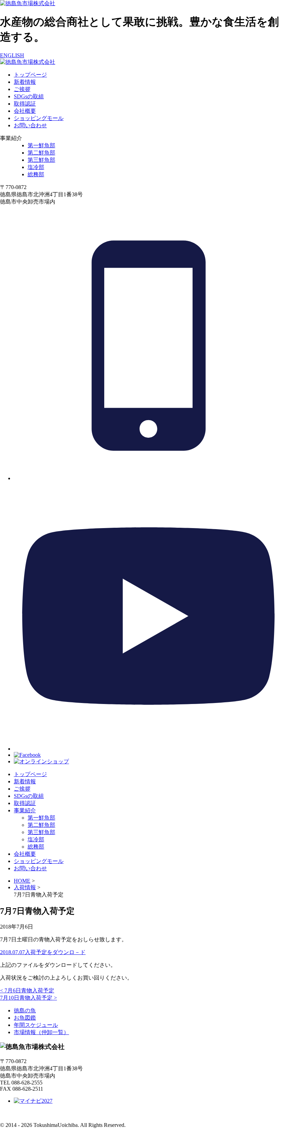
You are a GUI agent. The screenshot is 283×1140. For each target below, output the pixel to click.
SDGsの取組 (29, 96)
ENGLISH (12, 55)
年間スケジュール (36, 1025)
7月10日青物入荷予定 (28, 998)
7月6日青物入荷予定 (27, 990)
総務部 (36, 174)
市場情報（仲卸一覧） (41, 1032)
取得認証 (25, 104)
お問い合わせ (30, 125)
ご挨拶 (22, 89)
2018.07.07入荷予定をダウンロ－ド (43, 952)
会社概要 (25, 111)
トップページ (30, 75)
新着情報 (25, 82)
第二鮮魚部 (41, 153)
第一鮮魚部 (41, 145)
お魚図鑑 (25, 1018)
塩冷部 (36, 167)
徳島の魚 (25, 1010)
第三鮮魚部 (41, 160)
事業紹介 (25, 810)
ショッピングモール (39, 118)
